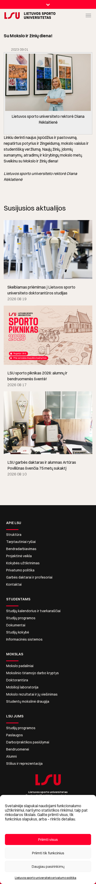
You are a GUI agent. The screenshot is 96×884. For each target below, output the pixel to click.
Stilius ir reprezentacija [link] (24, 763)
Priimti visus (48, 839)
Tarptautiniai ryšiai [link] (21, 542)
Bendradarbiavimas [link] (21, 549)
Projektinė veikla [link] (19, 556)
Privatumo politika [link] (20, 570)
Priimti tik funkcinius (48, 853)
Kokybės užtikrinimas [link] (23, 563)
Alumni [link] (11, 756)
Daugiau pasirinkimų (48, 866)
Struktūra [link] (13, 534)
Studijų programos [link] (20, 618)
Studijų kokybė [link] (17, 632)
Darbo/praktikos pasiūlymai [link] (27, 742)
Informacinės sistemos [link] (24, 639)
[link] (8, 15)
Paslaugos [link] (14, 735)
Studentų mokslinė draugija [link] (27, 701)
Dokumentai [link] (15, 625)
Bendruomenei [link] (17, 749)
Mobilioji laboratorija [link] (22, 687)
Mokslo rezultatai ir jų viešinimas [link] (32, 694)
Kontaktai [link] (14, 584)
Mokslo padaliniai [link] (19, 666)
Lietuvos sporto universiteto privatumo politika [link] (45, 878)
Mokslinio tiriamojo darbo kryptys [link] (32, 673)
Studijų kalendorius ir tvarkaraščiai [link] (33, 611)
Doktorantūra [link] (17, 680)
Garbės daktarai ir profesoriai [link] (29, 577)
